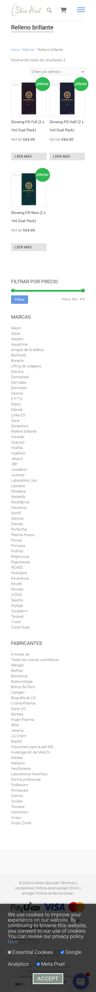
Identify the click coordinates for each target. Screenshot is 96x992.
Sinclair (17, 801)
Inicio (15, 49)
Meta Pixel (52, 964)
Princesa (18, 545)
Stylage (17, 605)
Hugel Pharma (22, 719)
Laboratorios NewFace (29, 774)
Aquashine (19, 344)
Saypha (17, 600)
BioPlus (17, 670)
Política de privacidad (51, 888)
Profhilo (17, 551)
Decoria (17, 371)
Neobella (18, 497)
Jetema (17, 730)
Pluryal (16, 540)
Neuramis (19, 507)
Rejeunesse (20, 562)
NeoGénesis (21, 768)
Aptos (15, 333)
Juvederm (19, 469)
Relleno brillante (23, 431)
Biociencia (19, 676)
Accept (48, 979)
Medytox (18, 763)
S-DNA (16, 594)
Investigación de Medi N (30, 752)
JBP (14, 464)
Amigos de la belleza (27, 350)
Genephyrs (19, 426)
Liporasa (18, 486)
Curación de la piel (45, 883)
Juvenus (18, 475)
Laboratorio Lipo (24, 480)
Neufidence (20, 502)
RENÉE (17, 567)
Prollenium (19, 785)
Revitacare (19, 790)
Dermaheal (20, 377)
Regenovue (20, 556)
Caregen (18, 692)
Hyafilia (17, 448)
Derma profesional (26, 779)
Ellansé (17, 409)
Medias (17, 758)
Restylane (19, 573)
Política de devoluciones (54, 893)
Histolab (17, 437)
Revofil (16, 584)
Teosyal (17, 616)
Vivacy (16, 817)
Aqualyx (17, 339)
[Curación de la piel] (28, 9)
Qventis (17, 796)
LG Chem (18, 736)
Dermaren (19, 388)
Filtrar (19, 299)
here (13, 942)
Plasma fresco (22, 535)
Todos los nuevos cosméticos (35, 660)
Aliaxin (16, 328)
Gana (15, 420)
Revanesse (20, 578)
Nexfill (16, 513)
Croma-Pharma (23, 703)
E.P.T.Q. (17, 399)
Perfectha (19, 529)
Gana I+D (18, 709)
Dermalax (18, 382)
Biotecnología (21, 681)
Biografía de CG (23, 698)
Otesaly (17, 524)
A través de (20, 654)
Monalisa (18, 491)
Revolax (17, 589)
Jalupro (17, 458)
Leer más (23, 156)
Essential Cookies (32, 952)
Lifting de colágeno (26, 366)
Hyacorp (18, 442)
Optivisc (17, 518)
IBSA (15, 725)
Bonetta (17, 360)
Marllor (16, 741)
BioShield (18, 355)
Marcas (28, 49)
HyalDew (18, 453)
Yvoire (16, 622)
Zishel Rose (20, 627)
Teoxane (18, 806)
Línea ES (18, 415)
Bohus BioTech (23, 687)
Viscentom (19, 812)
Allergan (17, 665)
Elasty (16, 404)
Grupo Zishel (21, 823)
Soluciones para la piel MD (32, 747)
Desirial (17, 393)
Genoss (17, 714)
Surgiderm (19, 611)
